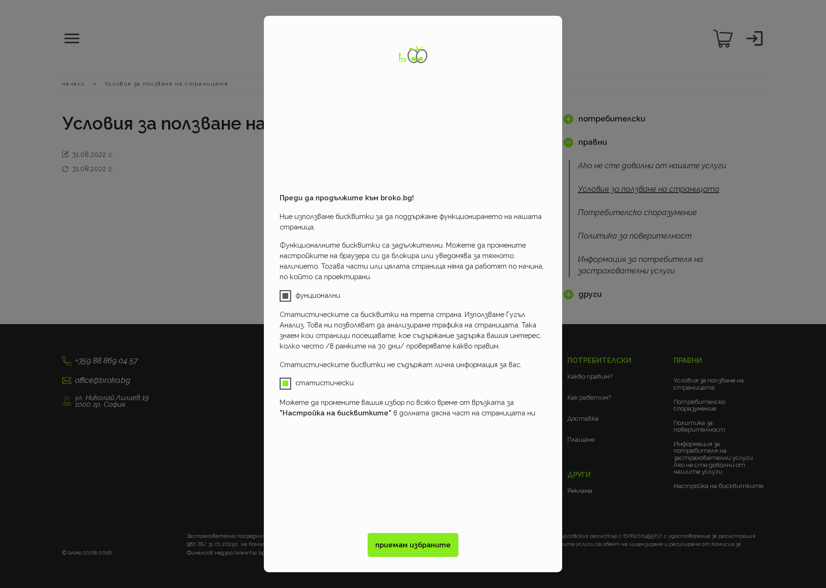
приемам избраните (413, 545)
